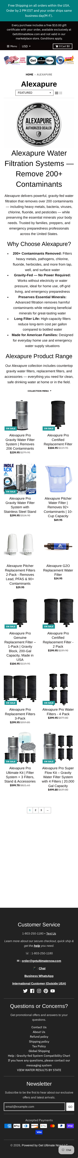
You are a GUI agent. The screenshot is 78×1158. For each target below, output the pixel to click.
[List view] (60, 93)
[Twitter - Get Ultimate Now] (25, 991)
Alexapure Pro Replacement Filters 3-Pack (20, 714)
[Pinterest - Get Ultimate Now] (46, 991)
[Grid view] (56, 93)
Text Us (51, 933)
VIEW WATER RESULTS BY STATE (39, 1070)
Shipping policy (39, 1041)
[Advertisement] (39, 869)
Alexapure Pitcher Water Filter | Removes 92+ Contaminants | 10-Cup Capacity (58, 507)
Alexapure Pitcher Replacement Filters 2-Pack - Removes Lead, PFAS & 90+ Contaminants (20, 574)
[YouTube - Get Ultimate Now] (52, 991)
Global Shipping (39, 1051)
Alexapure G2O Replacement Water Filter (58, 570)
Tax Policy (39, 1046)
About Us (39, 1032)
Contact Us (39, 1027)
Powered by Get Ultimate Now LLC (45, 1145)
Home (29, 74)
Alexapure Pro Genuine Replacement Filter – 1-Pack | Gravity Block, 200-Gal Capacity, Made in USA (20, 646)
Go (70, 1107)
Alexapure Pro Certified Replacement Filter (58, 439)
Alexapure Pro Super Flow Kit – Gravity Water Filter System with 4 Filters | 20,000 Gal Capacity (58, 777)
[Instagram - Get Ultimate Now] (39, 991)
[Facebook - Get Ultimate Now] (32, 991)
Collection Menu (38, 390)
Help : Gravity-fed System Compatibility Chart (39, 1055)
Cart (64, 46)
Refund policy (39, 1036)
